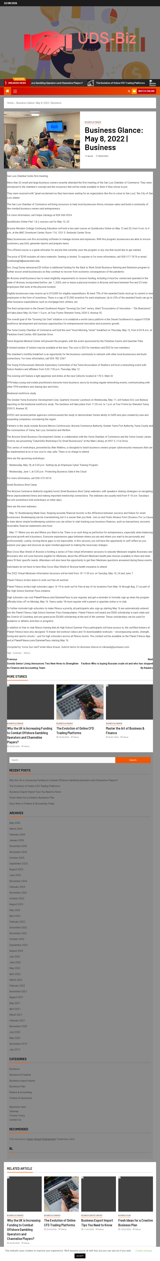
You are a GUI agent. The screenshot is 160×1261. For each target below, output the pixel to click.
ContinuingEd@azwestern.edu (23, 260)
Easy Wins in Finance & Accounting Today (31, 803)
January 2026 (16, 840)
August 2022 (16, 950)
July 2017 (14, 1049)
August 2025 (16, 869)
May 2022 (14, 968)
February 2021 (17, 1020)
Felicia (26, 746)
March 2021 (15, 1014)
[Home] (7, 91)
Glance (27, 653)
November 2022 (18, 933)
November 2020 (18, 1026)
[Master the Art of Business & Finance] (129, 702)
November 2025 (18, 852)
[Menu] (15, 91)
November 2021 (18, 991)
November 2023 (18, 892)
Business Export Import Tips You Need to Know (35, 791)
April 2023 (15, 915)
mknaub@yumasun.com (115, 647)
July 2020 (14, 1032)
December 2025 (18, 846)
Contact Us (15, 1119)
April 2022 (15, 974)
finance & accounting (20, 1092)
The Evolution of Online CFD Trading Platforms (103, 83)
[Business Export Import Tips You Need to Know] (98, 1194)
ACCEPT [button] (80, 1256)
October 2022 (16, 939)
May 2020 (14, 1038)
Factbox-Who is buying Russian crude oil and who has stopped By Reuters (117, 663)
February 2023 (17, 921)
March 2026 (15, 828)
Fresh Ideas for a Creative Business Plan (31, 797)
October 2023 (16, 898)
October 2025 (16, 857)
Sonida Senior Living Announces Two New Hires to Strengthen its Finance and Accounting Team (42, 663)
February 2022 (17, 985)
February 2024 (17, 886)
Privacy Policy (17, 1115)
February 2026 (17, 834)
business (17, 653)
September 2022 (18, 945)
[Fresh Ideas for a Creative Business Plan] (135, 1194)
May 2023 (14, 910)
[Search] (129, 91)
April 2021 (15, 1008)
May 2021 (14, 1003)
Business (14, 1069)
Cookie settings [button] (143, 1250)
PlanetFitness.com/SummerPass (52, 597)
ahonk (90, 156)
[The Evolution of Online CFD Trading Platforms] (79, 702)
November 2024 (18, 881)
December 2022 (18, 927)
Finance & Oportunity (20, 1098)
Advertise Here (17, 1106)
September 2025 (18, 863)
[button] (15, 91)
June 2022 (15, 962)
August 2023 (16, 904)
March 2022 (15, 979)
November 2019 (18, 1043)
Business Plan (17, 1086)
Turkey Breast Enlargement (41, 1139)
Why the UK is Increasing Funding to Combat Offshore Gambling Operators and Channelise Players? (63, 780)
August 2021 (16, 997)
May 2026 (14, 822)
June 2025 (15, 875)
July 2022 (14, 956)
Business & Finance (93, 122)
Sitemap (13, 1111)
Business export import (22, 1080)
